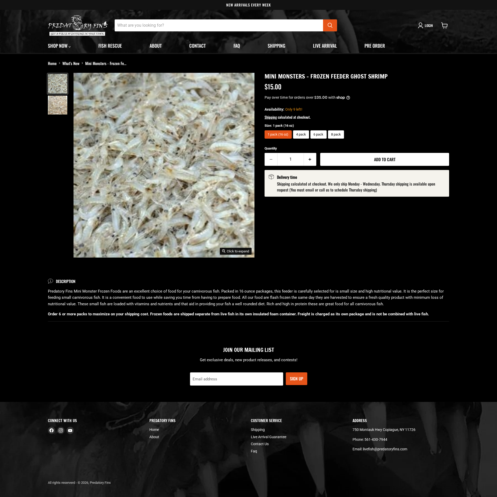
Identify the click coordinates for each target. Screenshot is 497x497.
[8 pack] (337, 140)
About (156, 45)
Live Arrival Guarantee (268, 437)
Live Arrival (325, 45)
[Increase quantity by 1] (310, 159)
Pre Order (374, 45)
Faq (236, 45)
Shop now (58, 45)
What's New (70, 63)
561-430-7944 (375, 439)
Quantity (271, 148)
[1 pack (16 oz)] (279, 140)
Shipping (276, 45)
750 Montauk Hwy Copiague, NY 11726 (384, 430)
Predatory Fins (100, 483)
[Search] (330, 25)
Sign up (296, 378)
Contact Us (260, 444)
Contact (197, 45)
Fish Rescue (110, 45)
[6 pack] (319, 140)
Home (52, 63)
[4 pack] (302, 140)
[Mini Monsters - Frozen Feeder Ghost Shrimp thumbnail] (57, 83)
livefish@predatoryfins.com (385, 449)
